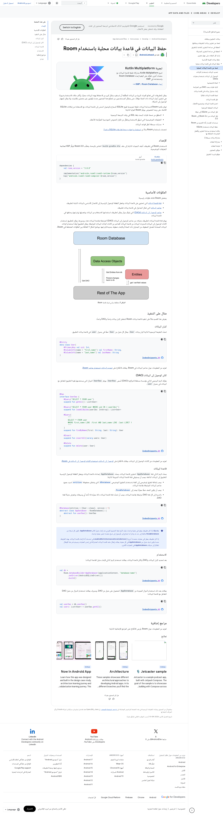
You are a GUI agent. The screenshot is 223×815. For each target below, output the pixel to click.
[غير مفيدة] (58, 39)
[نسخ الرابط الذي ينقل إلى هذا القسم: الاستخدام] (154, 554)
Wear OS (120, 764)
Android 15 (88, 768)
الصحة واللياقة (149, 768)
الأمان (183, 770)
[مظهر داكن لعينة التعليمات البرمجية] (161, 162)
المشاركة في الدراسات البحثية (21, 772)
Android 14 (88, 772)
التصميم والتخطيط (170, 3)
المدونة (113, 3)
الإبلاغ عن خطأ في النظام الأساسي (20, 759)
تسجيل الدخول (8, 3)
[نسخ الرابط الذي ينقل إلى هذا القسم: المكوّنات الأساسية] (142, 192)
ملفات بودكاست (180, 787)
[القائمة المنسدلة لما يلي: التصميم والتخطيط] (160, 3)
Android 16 (88, 764)
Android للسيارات (117, 772)
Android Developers (159, 39)
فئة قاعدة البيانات (154, 203)
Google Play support (22, 768)
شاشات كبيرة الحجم (117, 759)
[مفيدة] (62, 39)
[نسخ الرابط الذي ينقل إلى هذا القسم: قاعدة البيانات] (151, 468)
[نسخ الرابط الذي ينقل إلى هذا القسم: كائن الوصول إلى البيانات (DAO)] (133, 375)
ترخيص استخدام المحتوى (109, 709)
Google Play (133, 3)
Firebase (129, 797)
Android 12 (88, 780)
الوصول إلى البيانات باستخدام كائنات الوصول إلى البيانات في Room (87, 461)
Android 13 (88, 776)
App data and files (179, 13)
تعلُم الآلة (151, 764)
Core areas (200, 13)
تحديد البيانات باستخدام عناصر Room (97, 368)
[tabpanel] (111, 172)
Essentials (191, 3)
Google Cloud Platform (110, 797)
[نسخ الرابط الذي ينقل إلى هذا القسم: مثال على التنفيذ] (144, 313)
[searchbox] (205, 23)
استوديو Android (24, 3)
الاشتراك (30, 809)
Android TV (119, 776)
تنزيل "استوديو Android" (53, 772)
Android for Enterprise (176, 766)
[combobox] (74, 3)
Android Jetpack (147, 54)
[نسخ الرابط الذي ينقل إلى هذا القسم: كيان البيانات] (152, 326)
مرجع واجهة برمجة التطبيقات (52, 768)
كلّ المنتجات (92, 797)
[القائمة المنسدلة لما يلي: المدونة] (107, 3)
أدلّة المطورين (57, 764)
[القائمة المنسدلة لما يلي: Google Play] (124, 3)
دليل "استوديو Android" (53, 759)
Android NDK (56, 776)
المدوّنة (183, 783)
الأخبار (183, 779)
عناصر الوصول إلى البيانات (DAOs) (147, 212)
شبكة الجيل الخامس (148, 780)
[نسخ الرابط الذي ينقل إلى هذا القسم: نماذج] (158, 636)
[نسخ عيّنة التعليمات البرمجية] (164, 162)
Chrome (141, 797)
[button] (206, 51)
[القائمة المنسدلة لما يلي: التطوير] (145, 3)
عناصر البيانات (156, 208)
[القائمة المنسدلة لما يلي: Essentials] (183, 3)
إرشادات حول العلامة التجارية (157, 809)
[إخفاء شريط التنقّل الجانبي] (191, 810)
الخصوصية (150, 776)
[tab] (157, 158)
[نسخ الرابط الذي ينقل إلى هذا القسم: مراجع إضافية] (148, 623)
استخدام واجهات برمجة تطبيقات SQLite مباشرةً (122, 129)
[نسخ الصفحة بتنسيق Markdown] (128, 55)
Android (181, 762)
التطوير (151, 3)
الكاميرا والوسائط (148, 772)
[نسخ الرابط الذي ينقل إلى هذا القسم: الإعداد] (156, 140)
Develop (215, 13)
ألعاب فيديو (150, 759)
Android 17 (88, 759)
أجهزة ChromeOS (117, 768)
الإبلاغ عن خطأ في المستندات (21, 764)
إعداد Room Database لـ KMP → (147, 84)
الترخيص (173, 809)
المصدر (183, 774)
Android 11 (88, 784)
